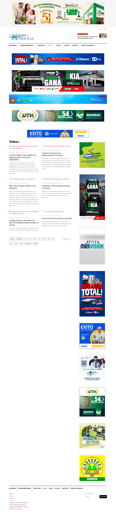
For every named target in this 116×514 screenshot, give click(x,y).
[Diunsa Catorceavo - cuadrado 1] (92, 294)
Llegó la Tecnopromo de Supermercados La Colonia (52, 154)
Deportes (75, 45)
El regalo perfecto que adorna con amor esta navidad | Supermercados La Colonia (24, 222)
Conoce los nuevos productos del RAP (57, 218)
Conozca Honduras (87, 45)
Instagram (11, 498)
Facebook (11, 494)
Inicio (12, 239)
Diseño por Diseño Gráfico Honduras (19, 507)
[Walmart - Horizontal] (58, 134)
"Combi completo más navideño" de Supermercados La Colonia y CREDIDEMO (22, 157)
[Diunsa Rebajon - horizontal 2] (58, 59)
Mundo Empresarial (26, 45)
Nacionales (13, 45)
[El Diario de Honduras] (21, 37)
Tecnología (41, 45)
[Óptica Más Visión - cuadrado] (92, 245)
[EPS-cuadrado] (92, 368)
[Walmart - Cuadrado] (92, 336)
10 (16, 243)
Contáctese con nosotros (15, 509)
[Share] (101, 29)
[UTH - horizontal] (58, 116)
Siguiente (28, 243)
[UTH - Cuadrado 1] (92, 402)
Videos (50, 45)
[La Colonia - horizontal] (58, 13)
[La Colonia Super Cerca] (92, 155)
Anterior (19, 239)
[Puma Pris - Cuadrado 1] (92, 197)
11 (21, 243)
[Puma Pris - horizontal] (58, 81)
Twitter (11, 496)
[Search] (105, 29)
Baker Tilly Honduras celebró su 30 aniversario (22, 187)
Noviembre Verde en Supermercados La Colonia (56, 187)
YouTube (11, 500)
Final (36, 243)
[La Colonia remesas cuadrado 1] (92, 436)
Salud (58, 45)
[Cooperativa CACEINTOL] (92, 468)
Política (67, 45)
